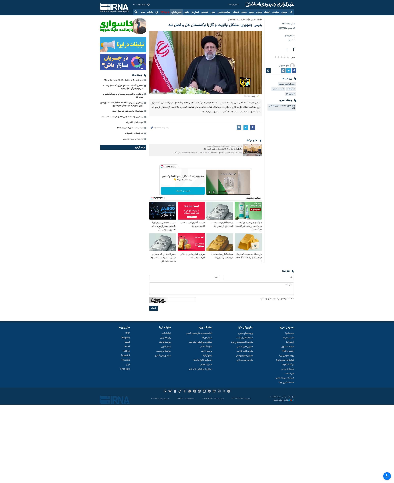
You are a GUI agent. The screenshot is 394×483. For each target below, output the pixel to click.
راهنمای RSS (288, 351)
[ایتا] (199, 391)
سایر (143, 12)
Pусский (126, 360)
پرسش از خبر (206, 351)
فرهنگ (236, 12)
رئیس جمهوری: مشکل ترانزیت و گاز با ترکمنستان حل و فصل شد (215, 25)
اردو (128, 364)
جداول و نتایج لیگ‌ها (203, 360)
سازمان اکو (290, 93)
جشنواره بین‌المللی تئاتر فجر (200, 369)
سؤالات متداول (287, 347)
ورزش (259, 12)
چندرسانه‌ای (176, 12)
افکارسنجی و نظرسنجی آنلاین (199, 333)
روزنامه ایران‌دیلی (163, 351)
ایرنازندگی (166, 333)
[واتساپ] (165, 391)
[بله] (209, 391)
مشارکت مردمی (287, 369)
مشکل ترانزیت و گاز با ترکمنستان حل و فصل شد (223, 149)
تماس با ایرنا (288, 338)
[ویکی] (170, 391)
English (126, 338)
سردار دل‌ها (207, 338)
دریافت (250, 96)
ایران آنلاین (166, 347)
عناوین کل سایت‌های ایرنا (242, 342)
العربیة (127, 342)
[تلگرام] (229, 391)
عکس (186, 12)
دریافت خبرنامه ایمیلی (284, 378)
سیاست (275, 12)
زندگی (150, 12)
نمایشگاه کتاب (206, 347)
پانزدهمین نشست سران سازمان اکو (282, 107)
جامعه (244, 12)
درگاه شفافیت (288, 364)
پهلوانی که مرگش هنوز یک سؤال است (127, 111)
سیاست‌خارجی (224, 12)
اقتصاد (267, 12)
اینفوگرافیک (207, 356)
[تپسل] (162, 166)
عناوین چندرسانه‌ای (245, 360)
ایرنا (269, 5)
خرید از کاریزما (183, 191)
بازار (156, 12)
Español (125, 356)
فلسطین (204, 12)
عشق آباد (291, 89)
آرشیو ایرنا (290, 342)
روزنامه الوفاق (165, 342)
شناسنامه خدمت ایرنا (285, 360)
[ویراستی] (190, 391)
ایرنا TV (163, 12)
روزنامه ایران (165, 338)
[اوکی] (175, 391)
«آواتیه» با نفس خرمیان (133, 139)
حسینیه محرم (206, 364)
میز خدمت (289, 373)
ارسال (153, 308)
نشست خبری (278, 89)
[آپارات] (214, 391)
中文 (127, 333)
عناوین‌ (284, 12)
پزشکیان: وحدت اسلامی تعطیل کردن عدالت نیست (122, 117)
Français (125, 369)
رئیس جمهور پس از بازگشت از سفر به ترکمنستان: (224, 146)
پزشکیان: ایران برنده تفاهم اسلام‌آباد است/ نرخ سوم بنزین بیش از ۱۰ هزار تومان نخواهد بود (121, 104)
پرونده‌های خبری (245, 333)
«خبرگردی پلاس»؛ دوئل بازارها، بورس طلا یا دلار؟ (123, 80)
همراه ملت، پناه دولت (134, 133)
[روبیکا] (219, 391)
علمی (213, 12)
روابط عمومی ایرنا (286, 356)
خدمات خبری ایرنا (286, 382)
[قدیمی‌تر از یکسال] (252, 150)
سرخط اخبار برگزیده (244, 338)
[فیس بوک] (185, 391)
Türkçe (126, 351)
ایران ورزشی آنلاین (163, 356)
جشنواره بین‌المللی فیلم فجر (200, 342)
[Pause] (209, 192)
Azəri (127, 347)
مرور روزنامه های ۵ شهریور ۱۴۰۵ (130, 128)
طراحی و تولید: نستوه (281, 400)
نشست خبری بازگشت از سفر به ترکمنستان (245, 19)
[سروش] (195, 391)
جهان (251, 12)
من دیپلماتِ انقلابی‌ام (134, 122)
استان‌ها (195, 12)
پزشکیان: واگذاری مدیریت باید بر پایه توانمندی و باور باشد (123, 96)
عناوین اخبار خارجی (244, 351)
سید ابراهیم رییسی (287, 84)
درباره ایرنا (289, 333)
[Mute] (213, 192)
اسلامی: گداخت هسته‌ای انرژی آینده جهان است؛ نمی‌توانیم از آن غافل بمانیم (123, 87)
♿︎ (387, 476)
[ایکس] (224, 391)
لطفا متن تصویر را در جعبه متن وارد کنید (277, 298)
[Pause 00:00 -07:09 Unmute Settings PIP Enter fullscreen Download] (205, 62)
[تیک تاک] (180, 391)
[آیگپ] (204, 391)
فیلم (289, 39)
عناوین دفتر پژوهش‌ (244, 356)
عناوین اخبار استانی (245, 347)
